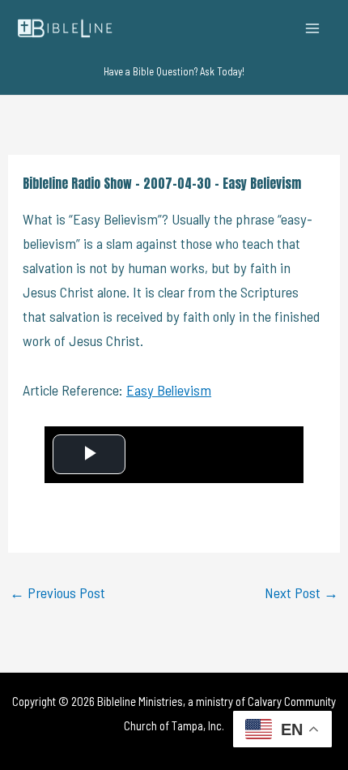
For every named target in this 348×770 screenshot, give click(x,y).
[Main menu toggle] (313, 28)
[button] (174, 72)
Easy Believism (168, 390)
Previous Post (57, 592)
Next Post (301, 592)
